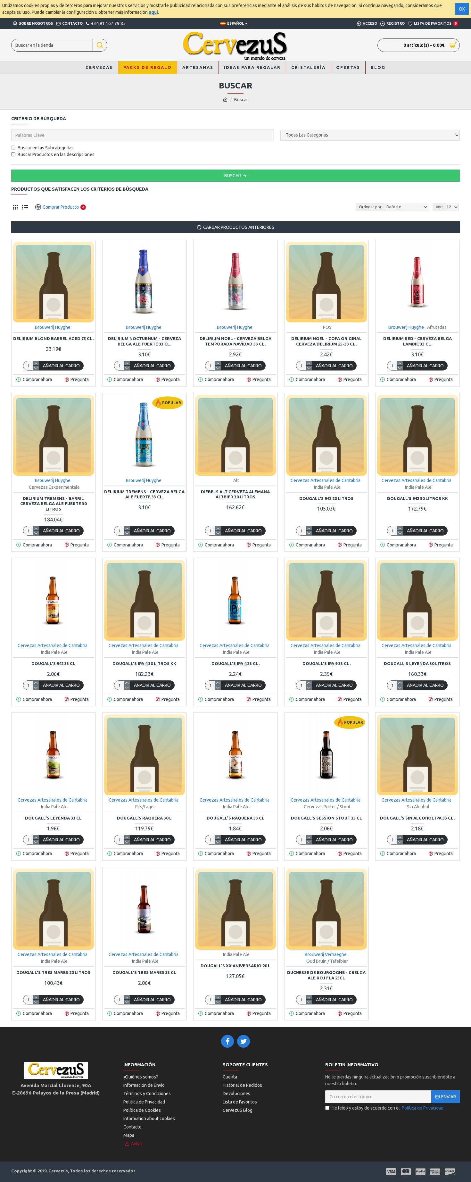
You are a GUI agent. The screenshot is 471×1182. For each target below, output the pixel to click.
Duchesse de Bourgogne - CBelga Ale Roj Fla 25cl (326, 975)
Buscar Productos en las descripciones (56, 154)
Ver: (439, 207)
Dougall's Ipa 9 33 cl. (326, 663)
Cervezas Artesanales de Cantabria (325, 480)
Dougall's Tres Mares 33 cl (144, 972)
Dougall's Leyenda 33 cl (53, 818)
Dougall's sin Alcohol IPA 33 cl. (417, 818)
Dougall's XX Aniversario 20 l (235, 965)
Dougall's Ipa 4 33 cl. (235, 663)
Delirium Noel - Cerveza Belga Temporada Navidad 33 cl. (235, 341)
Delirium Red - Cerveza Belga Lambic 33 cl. (417, 341)
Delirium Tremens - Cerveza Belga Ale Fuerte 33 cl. (144, 494)
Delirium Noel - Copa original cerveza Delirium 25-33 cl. (326, 341)
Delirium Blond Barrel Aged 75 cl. (53, 338)
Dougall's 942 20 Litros (326, 498)
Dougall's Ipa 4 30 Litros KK (144, 663)
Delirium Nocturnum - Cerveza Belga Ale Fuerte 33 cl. (144, 341)
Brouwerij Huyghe (52, 327)
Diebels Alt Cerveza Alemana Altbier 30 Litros (235, 494)
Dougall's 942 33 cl (53, 663)
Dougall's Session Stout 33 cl (326, 818)
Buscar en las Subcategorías (46, 147)
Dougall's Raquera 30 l (144, 818)
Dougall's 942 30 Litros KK (417, 498)
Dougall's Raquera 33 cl (235, 818)
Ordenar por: (371, 207)
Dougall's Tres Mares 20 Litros (53, 972)
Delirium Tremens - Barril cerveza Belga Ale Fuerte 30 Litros (53, 504)
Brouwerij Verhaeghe (326, 954)
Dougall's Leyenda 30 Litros (417, 663)
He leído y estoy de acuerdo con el (387, 1108)
